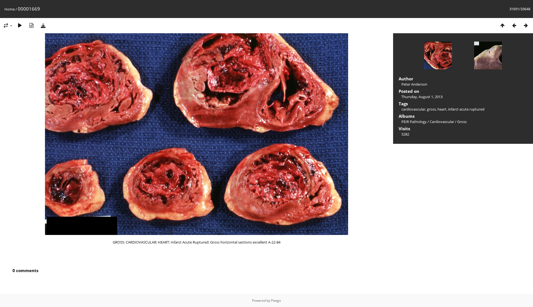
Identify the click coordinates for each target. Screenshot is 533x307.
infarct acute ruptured (466, 109)
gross (431, 109)
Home (9, 9)
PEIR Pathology (414, 121)
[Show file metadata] (31, 25)
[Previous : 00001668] (514, 25)
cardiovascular (413, 109)
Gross (462, 121)
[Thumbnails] (502, 25)
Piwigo (276, 300)
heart (442, 109)
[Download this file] (43, 25)
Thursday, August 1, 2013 (422, 96)
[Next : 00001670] (526, 25)
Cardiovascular (442, 121)
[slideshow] (20, 25)
